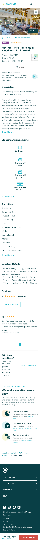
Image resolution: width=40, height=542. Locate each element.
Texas (26, 453)
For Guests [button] (8, 484)
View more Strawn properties (17, 38)
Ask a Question (28, 365)
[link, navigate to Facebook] (4, 506)
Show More (7, 132)
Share (21, 67)
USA (20, 453)
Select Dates (29, 537)
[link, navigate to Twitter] (14, 506)
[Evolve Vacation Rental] (9, 4)
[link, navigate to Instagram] (9, 506)
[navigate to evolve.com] (5, 470)
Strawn (5, 455)
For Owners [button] (9, 477)
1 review (24, 43)
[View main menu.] (36, 4)
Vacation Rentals (9, 453)
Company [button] (7, 490)
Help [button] (5, 496)
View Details (6, 538)
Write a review (11, 304)
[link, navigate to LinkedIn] (19, 506)
